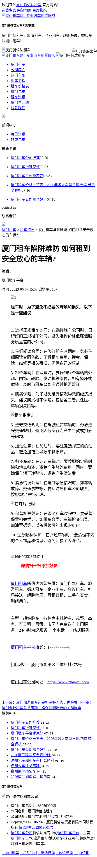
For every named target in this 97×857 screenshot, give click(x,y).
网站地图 (24, 10)
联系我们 (18, 108)
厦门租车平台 (68, 833)
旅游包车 (18, 140)
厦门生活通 (20, 102)
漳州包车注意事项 (26, 766)
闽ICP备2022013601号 (36, 827)
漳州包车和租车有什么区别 (33, 760)
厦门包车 (18, 92)
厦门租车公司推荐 (25, 158)
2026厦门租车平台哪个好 (31, 755)
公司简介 (18, 70)
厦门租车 (18, 64)
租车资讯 (18, 97)
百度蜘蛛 (39, 10)
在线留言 (9, 10)
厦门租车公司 (21, 833)
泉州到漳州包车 (24, 771)
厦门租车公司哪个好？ (29, 199)
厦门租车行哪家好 (25, 167)
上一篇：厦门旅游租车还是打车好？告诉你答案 (40, 702)
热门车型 (18, 75)
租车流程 (18, 81)
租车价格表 (20, 86)
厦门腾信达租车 (29, 5)
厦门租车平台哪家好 (27, 176)
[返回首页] (28, 16)
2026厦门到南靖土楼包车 (31, 777)
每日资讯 (18, 134)
